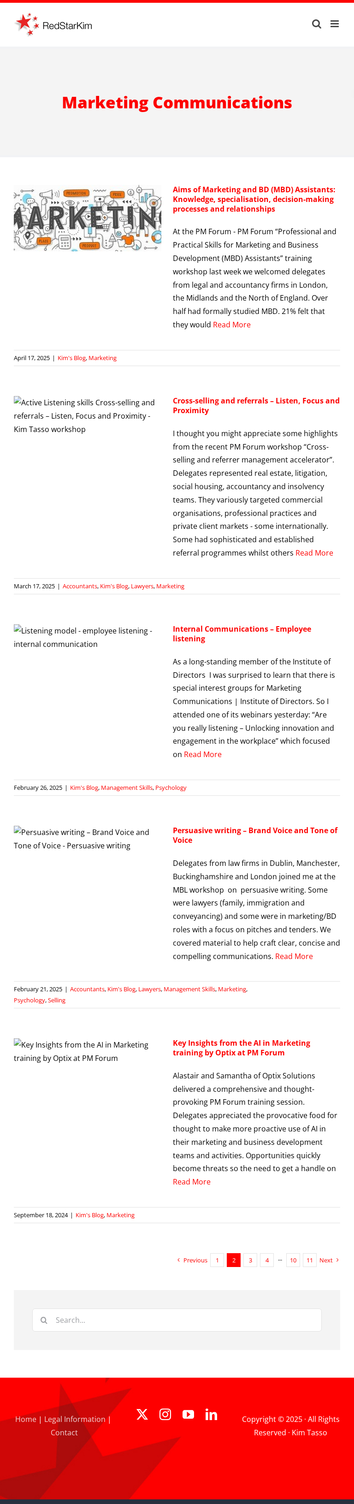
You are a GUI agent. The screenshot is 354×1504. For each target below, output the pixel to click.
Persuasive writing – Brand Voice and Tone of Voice (255, 835)
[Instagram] (165, 1414)
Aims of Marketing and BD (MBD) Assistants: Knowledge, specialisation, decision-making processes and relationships (254, 199)
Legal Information (75, 1419)
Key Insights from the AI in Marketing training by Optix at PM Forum (241, 1048)
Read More (232, 325)
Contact (64, 1432)
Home (25, 1419)
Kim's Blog (72, 358)
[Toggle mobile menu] (335, 24)
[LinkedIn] (211, 1414)
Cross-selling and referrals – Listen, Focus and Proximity (256, 405)
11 (310, 1260)
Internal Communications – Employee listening (242, 634)
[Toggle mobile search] (316, 24)
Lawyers (142, 586)
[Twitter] (142, 1414)
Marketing (102, 358)
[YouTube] (188, 1414)
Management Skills (127, 787)
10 (293, 1260)
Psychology (171, 787)
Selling (56, 1000)
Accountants (80, 586)
